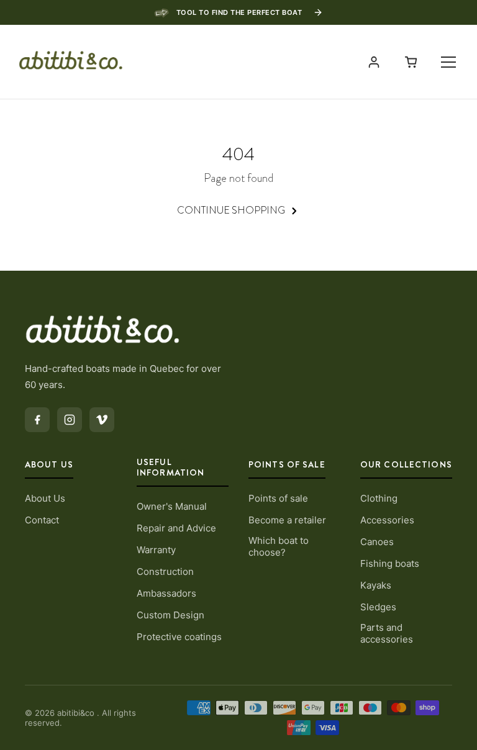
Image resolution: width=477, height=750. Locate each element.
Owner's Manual (172, 506)
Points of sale (278, 498)
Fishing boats (389, 563)
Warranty (156, 550)
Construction (165, 571)
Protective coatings (179, 637)
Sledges (378, 607)
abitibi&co (77, 713)
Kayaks (375, 585)
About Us (45, 498)
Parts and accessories (386, 633)
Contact (42, 520)
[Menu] (448, 62)
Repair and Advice (176, 528)
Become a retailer (287, 520)
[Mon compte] (374, 62)
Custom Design (170, 615)
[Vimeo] (101, 419)
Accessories (387, 520)
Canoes (377, 542)
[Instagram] (69, 419)
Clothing (379, 498)
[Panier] (411, 62)
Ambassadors (166, 593)
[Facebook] (37, 419)
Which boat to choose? (278, 546)
